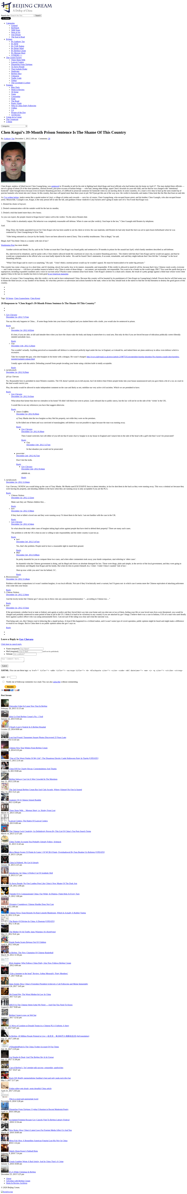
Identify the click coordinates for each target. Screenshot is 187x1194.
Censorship (15, 96)
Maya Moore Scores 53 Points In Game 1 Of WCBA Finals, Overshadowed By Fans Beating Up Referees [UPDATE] (57, 852)
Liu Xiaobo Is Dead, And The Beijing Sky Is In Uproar (31, 1057)
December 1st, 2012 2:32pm (22, 498)
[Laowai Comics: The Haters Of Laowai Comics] (5, 821)
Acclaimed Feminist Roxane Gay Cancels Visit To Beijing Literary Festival (39, 1120)
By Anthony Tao (18, 41)
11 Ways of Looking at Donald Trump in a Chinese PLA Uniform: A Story (39, 1026)
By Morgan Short (18, 53)
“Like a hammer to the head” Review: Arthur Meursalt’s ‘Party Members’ (38, 973)
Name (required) (12, 649)
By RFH (14, 44)
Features (9, 85)
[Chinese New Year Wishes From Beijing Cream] (5, 748)
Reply (8, 326)
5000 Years (15, 30)
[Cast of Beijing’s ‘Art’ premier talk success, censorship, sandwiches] (5, 1068)
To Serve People (17, 67)
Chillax (14, 108)
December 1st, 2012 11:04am (18, 482)
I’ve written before (11, 197)
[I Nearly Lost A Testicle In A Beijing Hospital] (5, 727)
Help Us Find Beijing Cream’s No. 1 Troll (26, 716)
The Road (15, 101)
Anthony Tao (9, 139)
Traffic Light (16, 78)
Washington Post (8, 245)
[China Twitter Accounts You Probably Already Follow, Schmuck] (5, 842)
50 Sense (14, 92)
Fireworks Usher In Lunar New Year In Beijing (28, 706)
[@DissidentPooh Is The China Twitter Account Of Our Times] (5, 1047)
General (14, 25)
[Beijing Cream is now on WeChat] (5, 1015)
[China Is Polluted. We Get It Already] (5, 863)
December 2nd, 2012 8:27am (28, 456)
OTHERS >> (16, 55)
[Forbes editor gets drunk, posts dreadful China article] (5, 1088)
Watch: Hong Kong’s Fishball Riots (23, 1151)
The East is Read (18, 37)
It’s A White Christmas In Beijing (22, 1172)
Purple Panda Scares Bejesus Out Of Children (27, 942)
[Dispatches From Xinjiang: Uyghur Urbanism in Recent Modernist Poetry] (5, 1109)
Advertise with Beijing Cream (18, 1181)
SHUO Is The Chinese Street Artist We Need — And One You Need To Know (41, 1005)
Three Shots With (18, 60)
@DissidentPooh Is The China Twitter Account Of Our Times (34, 1047)
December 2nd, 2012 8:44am (33, 469)
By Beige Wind (17, 48)
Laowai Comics (17, 62)
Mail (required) (12, 651)
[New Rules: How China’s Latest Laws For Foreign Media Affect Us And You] (5, 1130)
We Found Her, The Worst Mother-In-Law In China (30, 994)
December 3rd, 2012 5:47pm (27, 542)
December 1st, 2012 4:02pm (22, 330)
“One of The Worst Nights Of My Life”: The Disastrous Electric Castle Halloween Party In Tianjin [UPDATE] (53, 758)
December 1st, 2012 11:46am (18, 579)
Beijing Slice (16, 74)
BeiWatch (15, 28)
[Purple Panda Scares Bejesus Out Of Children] (5, 942)
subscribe (57, 682)
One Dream (16, 35)
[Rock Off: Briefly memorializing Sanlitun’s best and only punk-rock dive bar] (5, 1078)
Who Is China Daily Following (23, 106)
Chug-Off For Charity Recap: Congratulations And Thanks (33, 769)
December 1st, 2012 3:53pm (17, 608)
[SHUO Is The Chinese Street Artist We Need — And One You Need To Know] (5, 1005)
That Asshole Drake (19, 69)
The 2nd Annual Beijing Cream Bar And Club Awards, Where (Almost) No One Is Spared (45, 789)
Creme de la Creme (14, 117)
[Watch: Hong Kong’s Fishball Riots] (5, 1151)
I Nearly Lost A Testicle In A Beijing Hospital (27, 727)
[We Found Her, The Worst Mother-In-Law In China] (5, 994)
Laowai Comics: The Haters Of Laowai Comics (28, 821)
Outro (13, 94)
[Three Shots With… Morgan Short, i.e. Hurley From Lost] (5, 810)
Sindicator (15, 71)
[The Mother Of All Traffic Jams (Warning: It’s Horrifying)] (5, 932)
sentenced (55, 186)
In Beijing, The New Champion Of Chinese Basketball (31, 953)
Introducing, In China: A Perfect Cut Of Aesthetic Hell (31, 873)
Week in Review (18, 90)
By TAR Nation (17, 46)
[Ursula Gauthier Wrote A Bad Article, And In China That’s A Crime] (5, 1161)
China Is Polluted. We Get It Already (24, 863)
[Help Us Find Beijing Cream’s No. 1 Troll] (5, 716)
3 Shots (9, 122)
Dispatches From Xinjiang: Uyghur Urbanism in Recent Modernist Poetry (38, 1109)
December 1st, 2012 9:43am (22, 396)
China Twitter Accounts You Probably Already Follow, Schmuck (35, 842)
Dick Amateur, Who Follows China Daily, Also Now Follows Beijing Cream (40, 963)
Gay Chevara (11, 315)
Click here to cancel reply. (11, 644)
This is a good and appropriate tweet (23, 1099)
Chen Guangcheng (21, 298)
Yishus (14, 80)
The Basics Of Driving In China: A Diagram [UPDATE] (32, 921)
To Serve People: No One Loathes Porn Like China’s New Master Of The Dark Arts (43, 883)
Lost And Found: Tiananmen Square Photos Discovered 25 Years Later (37, 737)
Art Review (16, 115)
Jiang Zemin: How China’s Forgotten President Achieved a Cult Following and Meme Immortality (48, 984)
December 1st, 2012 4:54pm (22, 524)
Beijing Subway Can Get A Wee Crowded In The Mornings (33, 779)
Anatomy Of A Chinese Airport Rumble (25, 800)
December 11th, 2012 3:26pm (23, 346)
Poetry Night (16, 103)
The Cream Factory (14, 57)
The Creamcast (12, 119)
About (8, 1178)
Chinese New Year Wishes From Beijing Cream (28, 748)
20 (49, 139)
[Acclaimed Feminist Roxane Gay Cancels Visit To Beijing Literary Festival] (5, 1120)
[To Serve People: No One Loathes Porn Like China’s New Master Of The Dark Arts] (5, 883)
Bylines (9, 39)
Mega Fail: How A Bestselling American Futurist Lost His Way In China (38, 1141)
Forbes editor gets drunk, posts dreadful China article (30, 1088)
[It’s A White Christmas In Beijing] (5, 1172)
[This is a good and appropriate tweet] (5, 1099)
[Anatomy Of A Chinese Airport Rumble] (5, 800)
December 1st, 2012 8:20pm (27, 414)
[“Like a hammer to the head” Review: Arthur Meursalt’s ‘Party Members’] (5, 973)
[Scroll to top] (7, 1192)
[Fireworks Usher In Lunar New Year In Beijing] (5, 706)
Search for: (5, 15)
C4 (12, 110)
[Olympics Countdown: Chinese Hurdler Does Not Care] (5, 904)
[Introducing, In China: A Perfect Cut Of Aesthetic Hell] (5, 873)
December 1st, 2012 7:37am (17, 317)
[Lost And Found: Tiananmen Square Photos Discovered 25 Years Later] (5, 737)
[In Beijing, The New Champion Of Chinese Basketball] (5, 953)
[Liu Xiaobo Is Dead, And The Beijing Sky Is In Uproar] (5, 1057)
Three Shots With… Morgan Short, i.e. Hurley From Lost (32, 810)
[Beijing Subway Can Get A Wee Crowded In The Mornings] (5, 779)
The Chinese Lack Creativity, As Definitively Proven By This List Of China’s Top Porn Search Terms (50, 831)
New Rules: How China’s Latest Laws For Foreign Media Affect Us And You (40, 1130)
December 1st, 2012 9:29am (17, 372)
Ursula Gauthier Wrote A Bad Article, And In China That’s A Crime (36, 1161)
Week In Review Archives (16, 1183)
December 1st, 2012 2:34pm (17, 595)
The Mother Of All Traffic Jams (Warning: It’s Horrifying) (32, 932)
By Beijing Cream (18, 51)
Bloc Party (15, 87)
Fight (13, 99)
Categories (10, 23)
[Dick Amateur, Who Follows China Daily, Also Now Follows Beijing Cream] (5, 963)
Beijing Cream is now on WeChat (22, 1015)
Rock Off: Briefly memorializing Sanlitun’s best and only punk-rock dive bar (40, 1078)
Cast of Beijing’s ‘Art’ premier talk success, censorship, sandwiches (36, 1068)
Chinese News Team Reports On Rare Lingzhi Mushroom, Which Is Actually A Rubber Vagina (47, 913)
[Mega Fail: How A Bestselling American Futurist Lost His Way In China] (5, 1141)
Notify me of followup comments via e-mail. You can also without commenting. (42, 682)
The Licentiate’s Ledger (20, 83)
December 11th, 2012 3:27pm (38, 445)
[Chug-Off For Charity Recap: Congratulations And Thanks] (5, 769)
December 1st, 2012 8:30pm (32, 431)
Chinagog (15, 76)
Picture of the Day (18, 112)
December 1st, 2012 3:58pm (22, 511)
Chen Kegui (35, 298)
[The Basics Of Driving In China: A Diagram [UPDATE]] (5, 921)
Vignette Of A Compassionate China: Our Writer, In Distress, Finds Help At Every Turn (44, 894)
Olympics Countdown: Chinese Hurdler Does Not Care (31, 904)
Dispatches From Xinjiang (21, 64)
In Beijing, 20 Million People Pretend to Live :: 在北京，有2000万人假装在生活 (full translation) (49, 1036)
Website (9, 654)
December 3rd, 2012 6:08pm (27, 555)
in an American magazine (58, 274)
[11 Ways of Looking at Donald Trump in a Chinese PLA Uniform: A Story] (5, 1026)
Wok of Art (15, 32)
